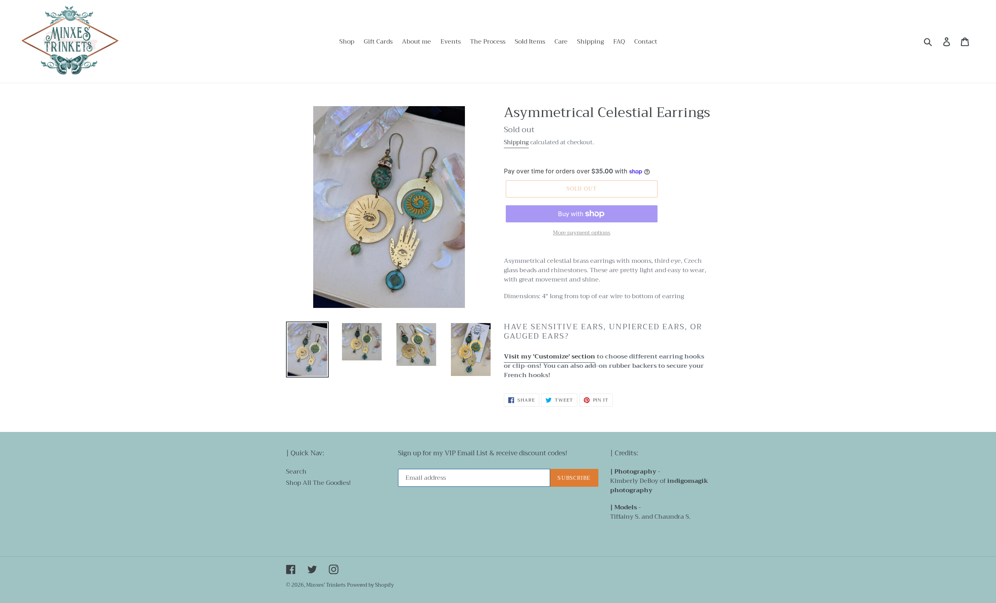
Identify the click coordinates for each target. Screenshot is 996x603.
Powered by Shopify (370, 584)
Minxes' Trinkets (325, 584)
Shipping (516, 142)
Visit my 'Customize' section (549, 356)
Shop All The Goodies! (318, 482)
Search (296, 471)
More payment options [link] (581, 233)
